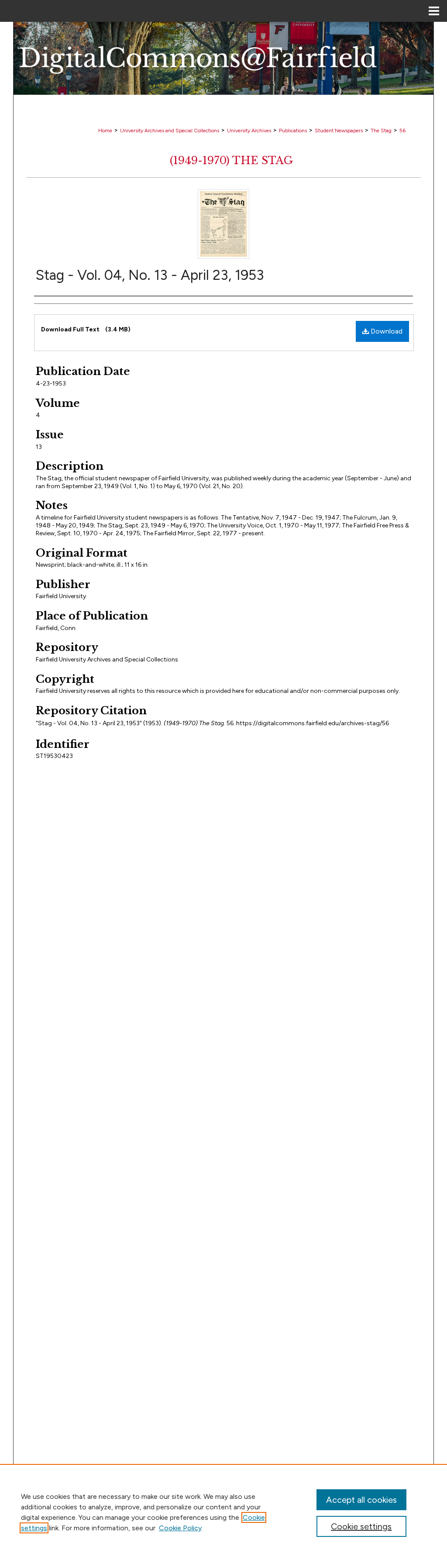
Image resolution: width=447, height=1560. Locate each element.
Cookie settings (361, 1526)
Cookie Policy (180, 1528)
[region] (223, 1512)
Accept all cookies (361, 1500)
